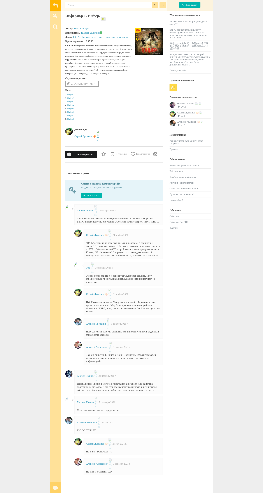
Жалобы (174, 228)
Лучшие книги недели (182, 80)
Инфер (70, 95)
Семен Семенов (85, 210)
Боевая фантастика (91, 37)
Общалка (174, 216)
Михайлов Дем (81, 28)
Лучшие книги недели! (182, 194)
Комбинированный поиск (183, 177)
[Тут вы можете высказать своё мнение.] (55, 487)
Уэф (88, 267)
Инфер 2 (70, 98)
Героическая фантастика (115, 37)
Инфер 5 (70, 109)
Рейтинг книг (177, 171)
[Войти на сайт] (55, 16)
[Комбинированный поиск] (163, 5)
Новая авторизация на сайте (184, 165)
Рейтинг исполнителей (182, 182)
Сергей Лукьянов (83, 136)
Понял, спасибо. (178, 70)
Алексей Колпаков (187, 121)
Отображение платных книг (184, 188)
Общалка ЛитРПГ (179, 222)
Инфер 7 (70, 116)
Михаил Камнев (86, 402)
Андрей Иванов (85, 376)
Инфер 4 (70, 105)
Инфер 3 (70, 102)
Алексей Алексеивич (97, 347)
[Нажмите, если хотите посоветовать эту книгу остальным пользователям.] (104, 154)
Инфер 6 (70, 112)
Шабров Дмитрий (91, 32)
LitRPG (77, 37)
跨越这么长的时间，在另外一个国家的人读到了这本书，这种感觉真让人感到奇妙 (189, 46)
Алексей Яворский (96, 323)
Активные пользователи (183, 97)
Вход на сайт (92, 195)
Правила (174, 149)
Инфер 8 (70, 119)
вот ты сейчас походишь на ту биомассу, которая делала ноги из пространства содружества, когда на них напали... (188, 34)
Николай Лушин (186, 103)
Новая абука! (176, 200)
